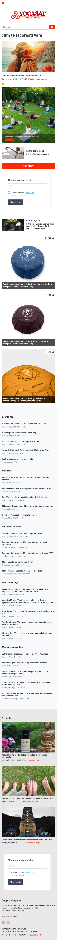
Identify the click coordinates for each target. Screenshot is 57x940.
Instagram (8, 922)
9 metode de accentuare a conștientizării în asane (24, 424)
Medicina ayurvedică (37, 79)
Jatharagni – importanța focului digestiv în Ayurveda (25, 654)
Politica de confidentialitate (15, 931)
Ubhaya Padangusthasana (37, 154)
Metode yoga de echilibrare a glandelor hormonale (24, 663)
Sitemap (34, 931)
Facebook (3, 922)
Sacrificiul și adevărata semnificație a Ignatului (22, 533)
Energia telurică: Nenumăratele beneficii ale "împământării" (27, 798)
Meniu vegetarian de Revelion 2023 (17, 562)
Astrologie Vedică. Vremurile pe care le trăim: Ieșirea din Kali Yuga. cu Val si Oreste (40, 226)
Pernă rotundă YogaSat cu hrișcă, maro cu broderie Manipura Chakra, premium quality (25, 342)
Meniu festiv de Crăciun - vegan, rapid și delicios (23, 571)
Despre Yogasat (9, 929)
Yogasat (28, 15)
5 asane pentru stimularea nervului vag (19, 433)
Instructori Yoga (33, 760)
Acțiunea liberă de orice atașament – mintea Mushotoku (26, 488)
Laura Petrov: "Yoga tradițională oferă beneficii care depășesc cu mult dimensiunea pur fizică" (25, 590)
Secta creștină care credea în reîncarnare (20, 515)
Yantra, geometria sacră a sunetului (17, 459)
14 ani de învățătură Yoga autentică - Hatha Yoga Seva (25, 450)
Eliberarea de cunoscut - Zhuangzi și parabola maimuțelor (27, 506)
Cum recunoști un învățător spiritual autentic (21, 441)
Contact (22, 929)
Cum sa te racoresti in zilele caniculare (21, 75)
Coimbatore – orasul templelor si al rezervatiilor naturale (27, 840)
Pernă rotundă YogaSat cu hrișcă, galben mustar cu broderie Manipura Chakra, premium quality (25, 399)
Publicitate (28, 166)
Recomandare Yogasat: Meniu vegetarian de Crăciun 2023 (27, 553)
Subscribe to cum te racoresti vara (3, 84)
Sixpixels (38, 935)
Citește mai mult (18, 910)
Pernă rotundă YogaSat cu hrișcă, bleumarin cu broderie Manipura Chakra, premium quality (27, 285)
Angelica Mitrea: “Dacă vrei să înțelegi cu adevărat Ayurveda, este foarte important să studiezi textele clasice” (28, 601)
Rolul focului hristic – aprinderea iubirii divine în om (24, 497)
